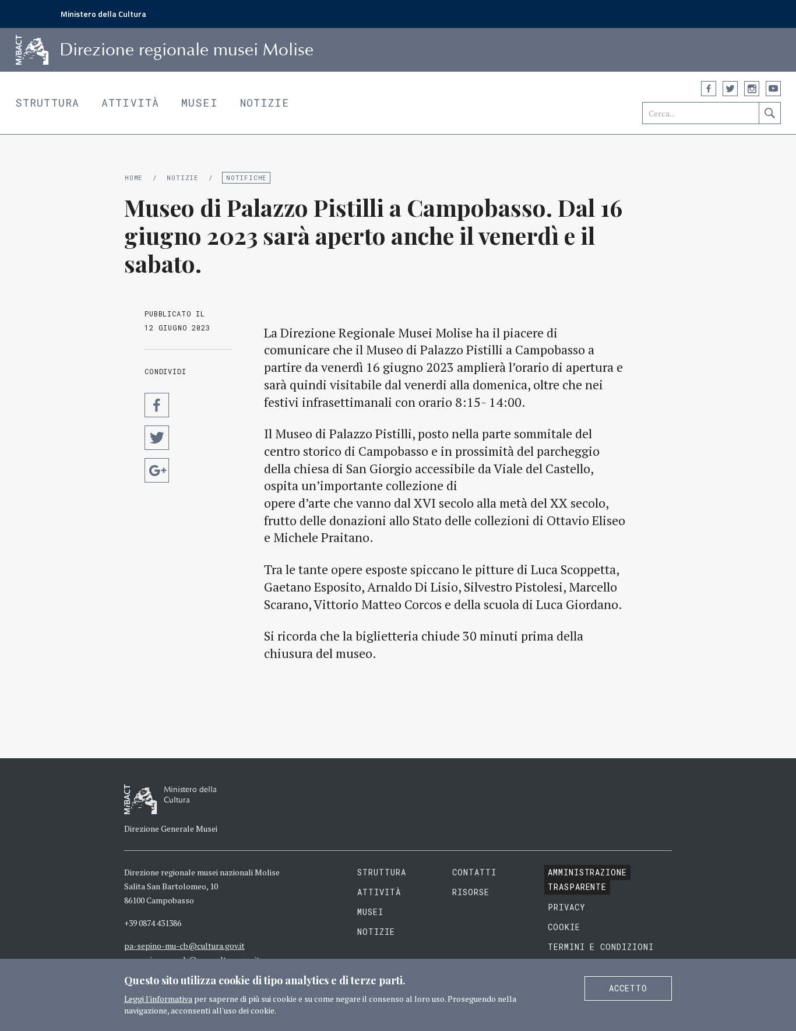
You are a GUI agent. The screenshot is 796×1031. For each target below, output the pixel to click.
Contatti (474, 872)
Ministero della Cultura (103, 14)
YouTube (773, 88)
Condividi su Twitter (157, 437)
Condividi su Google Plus (157, 470)
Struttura (47, 103)
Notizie (265, 103)
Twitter (730, 88)
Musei (199, 103)
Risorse (470, 892)
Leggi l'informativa (158, 998)
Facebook (708, 88)
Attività (130, 103)
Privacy (567, 907)
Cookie (564, 927)
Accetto (628, 988)
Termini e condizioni (601, 946)
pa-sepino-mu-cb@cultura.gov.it (184, 945)
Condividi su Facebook (157, 405)
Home (134, 177)
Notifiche (246, 177)
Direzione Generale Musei (170, 828)
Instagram (751, 88)
